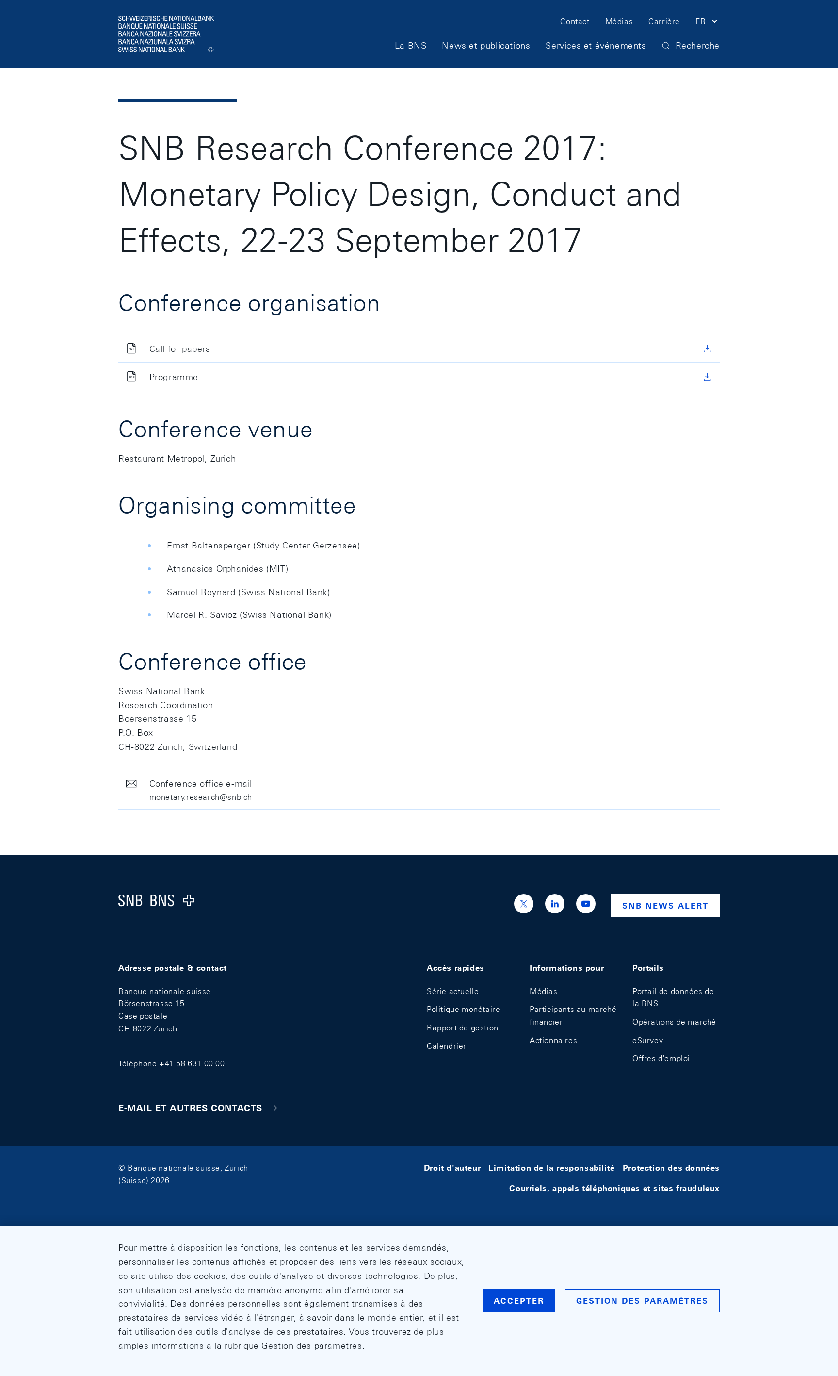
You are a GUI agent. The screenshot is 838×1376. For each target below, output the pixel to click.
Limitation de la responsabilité (551, 1168)
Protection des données (671, 1168)
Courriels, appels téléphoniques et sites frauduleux (614, 1188)
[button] (707, 23)
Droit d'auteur (452, 1168)
